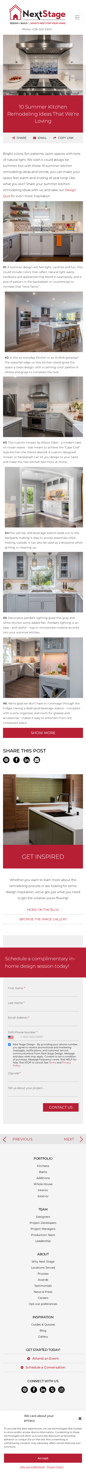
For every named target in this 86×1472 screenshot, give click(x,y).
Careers (43, 1298)
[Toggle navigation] (77, 17)
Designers (43, 1217)
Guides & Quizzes (43, 1324)
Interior (43, 1190)
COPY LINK (65, 138)
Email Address (18, 1017)
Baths (43, 1172)
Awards (43, 1280)
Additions (43, 1178)
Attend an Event (45, 1358)
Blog (43, 1330)
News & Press (43, 1292)
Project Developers (43, 1223)
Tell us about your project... (26, 1088)
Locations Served (43, 1267)
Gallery (43, 1336)
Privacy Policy (55, 1466)
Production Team (43, 1235)
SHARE (21, 138)
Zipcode (14, 1073)
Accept (43, 1458)
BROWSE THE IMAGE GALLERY (43, 919)
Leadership (43, 1241)
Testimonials (43, 1286)
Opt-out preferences (32, 1466)
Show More (43, 733)
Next (69, 1139)
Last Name (16, 1003)
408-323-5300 (42, 29)
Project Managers (43, 1229)
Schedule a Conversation (45, 1367)
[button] (80, 1418)
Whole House (43, 1184)
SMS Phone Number (22, 1032)
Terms (52, 1062)
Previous (22, 1139)
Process (43, 1273)
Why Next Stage (43, 1261)
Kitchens (43, 1166)
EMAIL (42, 138)
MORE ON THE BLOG (43, 910)
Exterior (43, 1196)
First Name (16, 988)
